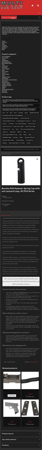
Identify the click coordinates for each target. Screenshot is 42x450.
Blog (3, 49)
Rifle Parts (4, 81)
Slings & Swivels (6, 84)
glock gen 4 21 (6, 129)
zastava (28, 143)
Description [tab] (5, 213)
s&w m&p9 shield (7, 137)
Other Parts (5, 78)
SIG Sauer (4, 92)
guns (17, 129)
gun (13, 129)
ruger (29, 134)
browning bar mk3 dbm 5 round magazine (13, 115)
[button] (37, 159)
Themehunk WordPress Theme (31, 149)
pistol (20, 134)
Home (2, 152)
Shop (3, 44)
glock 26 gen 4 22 (7, 126)
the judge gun (29, 140)
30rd (11, 112)
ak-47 (15, 112)
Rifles (3, 88)
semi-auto (15, 137)
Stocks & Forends (6, 85)
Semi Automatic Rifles (7, 89)
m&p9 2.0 (19, 132)
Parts (6, 152)
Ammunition (5, 60)
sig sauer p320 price (30, 137)
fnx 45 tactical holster (20, 123)
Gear (3, 64)
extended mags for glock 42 (23, 121)
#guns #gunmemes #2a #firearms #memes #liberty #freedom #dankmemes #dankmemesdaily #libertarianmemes (18, 105)
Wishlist (4, 48)
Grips (3, 75)
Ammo (3, 59)
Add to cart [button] (31, 396)
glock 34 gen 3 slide (18, 126)
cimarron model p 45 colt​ (9, 121)
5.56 (4, 112)
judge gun (5, 132)
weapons (5, 143)
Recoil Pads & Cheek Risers (9, 80)
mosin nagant (5, 69)
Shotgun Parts (5, 82)
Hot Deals (4, 67)
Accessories (5, 58)
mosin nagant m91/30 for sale (10, 134)
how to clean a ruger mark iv (27, 129)
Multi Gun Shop (11, 149)
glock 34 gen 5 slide (30, 126)
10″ (7, 112)
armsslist (21, 112)
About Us (4, 42)
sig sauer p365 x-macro (8, 140)
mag (25, 132)
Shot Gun (4, 91)
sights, (21, 137)
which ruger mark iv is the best (17, 143)
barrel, (26, 112)
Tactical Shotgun (20, 140)
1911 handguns (6, 56)
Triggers (4, 86)
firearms (5, 123)
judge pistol (12, 132)
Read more (12, 395)
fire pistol (11, 123)
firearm (34, 121)
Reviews (4, 45)
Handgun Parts (11, 152)
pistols (25, 134)
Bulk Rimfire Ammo (7, 63)
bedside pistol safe (34, 112)
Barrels (4, 73)
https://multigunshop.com (21, 292)
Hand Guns (5, 66)
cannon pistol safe (24, 118)
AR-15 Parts (5, 71)
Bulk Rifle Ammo (6, 62)
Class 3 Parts (5, 74)
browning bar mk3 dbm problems (11, 118)
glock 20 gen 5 (32, 123)
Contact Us (5, 46)
